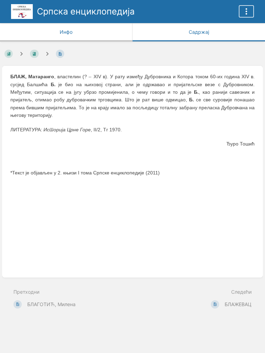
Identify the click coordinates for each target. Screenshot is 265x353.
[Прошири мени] (246, 11)
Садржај (199, 32)
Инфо (66, 32)
